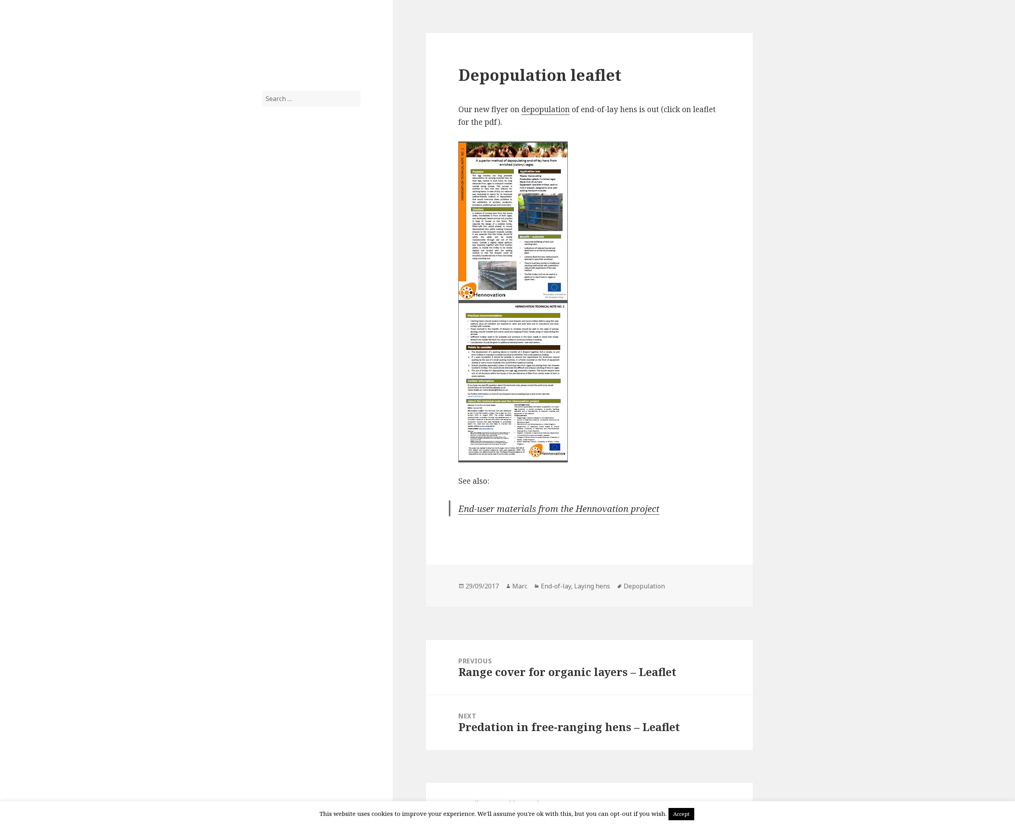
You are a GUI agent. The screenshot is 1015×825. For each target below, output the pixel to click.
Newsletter (279, 413)
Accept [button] (681, 813)
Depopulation (644, 586)
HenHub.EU (292, 39)
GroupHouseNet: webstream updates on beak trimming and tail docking (309, 295)
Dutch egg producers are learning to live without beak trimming (310, 261)
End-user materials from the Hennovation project (558, 508)
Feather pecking (287, 397)
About (271, 350)
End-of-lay (278, 382)
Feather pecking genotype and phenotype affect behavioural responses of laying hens (308, 226)
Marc (519, 586)
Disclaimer (278, 366)
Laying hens (592, 586)
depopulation (545, 109)
